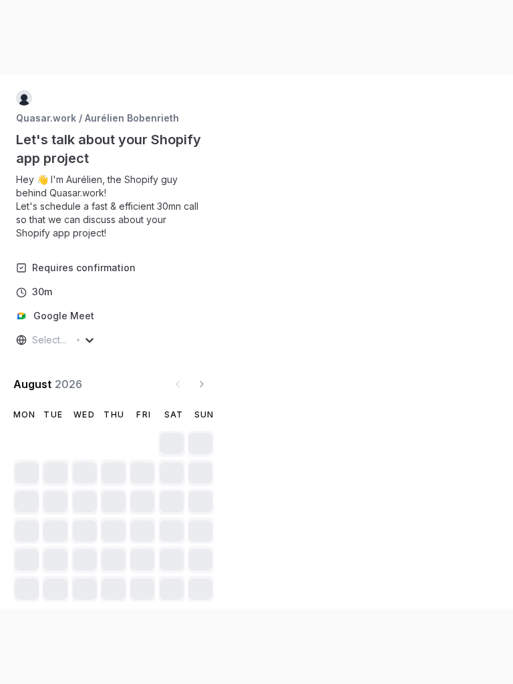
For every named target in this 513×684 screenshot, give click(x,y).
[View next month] (202, 384)
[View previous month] (178, 384)
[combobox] (33, 340)
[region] (113, 206)
